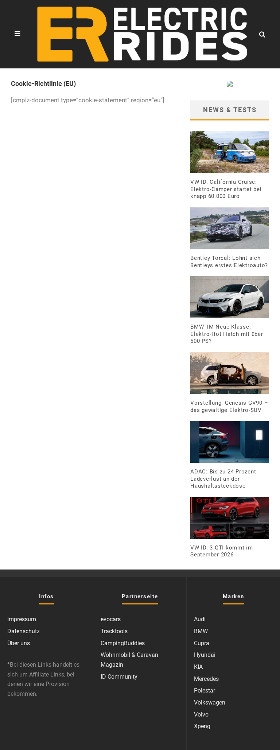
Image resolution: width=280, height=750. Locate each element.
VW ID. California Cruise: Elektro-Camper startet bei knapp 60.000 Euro (226, 189)
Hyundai (204, 654)
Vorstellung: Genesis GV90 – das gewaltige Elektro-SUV (229, 406)
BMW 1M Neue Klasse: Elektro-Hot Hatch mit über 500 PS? (226, 334)
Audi (200, 619)
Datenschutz (23, 631)
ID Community (119, 676)
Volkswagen (209, 702)
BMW (201, 631)
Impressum (21, 619)
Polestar (204, 690)
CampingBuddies (123, 643)
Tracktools (114, 631)
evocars (111, 619)
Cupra (201, 643)
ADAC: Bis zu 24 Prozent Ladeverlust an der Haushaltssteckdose (223, 478)
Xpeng (202, 726)
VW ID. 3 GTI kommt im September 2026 (221, 551)
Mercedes (206, 678)
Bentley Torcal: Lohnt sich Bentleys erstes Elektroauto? (229, 262)
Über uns (18, 643)
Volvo (201, 714)
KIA (198, 666)
